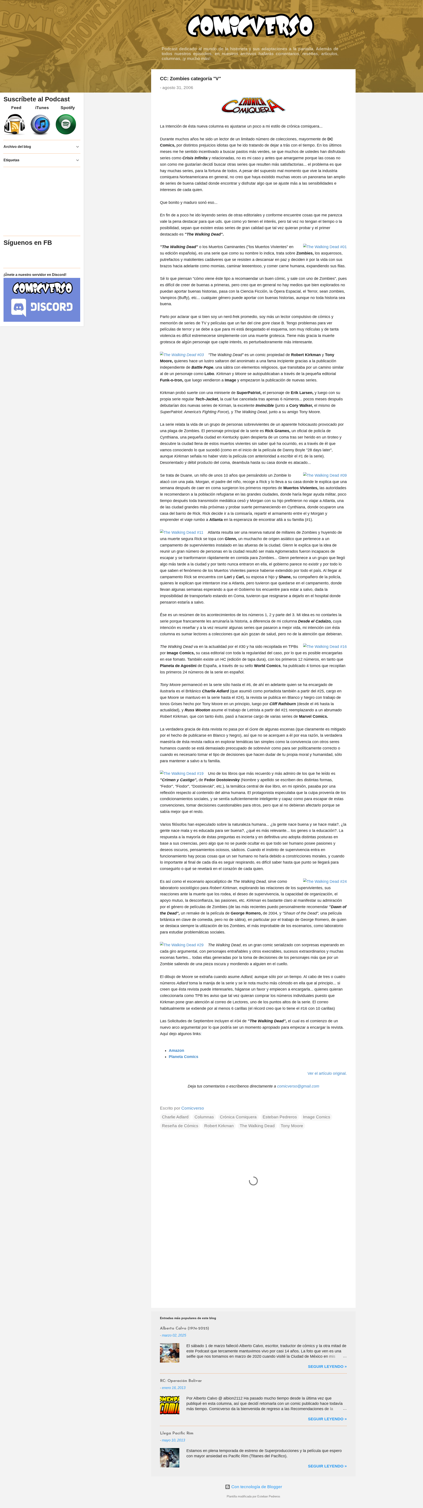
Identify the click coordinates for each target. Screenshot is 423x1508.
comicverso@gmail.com (298, 1086)
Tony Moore (292, 1125)
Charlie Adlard (175, 1117)
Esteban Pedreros (280, 1117)
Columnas (204, 1117)
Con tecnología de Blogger (256, 1486)
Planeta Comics (183, 1056)
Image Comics (316, 1117)
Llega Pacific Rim (176, 1433)
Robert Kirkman (219, 1125)
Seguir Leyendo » (327, 1366)
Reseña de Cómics (180, 1125)
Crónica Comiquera (238, 1117)
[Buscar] (353, 12)
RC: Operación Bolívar (181, 1381)
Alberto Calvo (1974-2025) (184, 1329)
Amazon (176, 1050)
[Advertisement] (253, 1267)
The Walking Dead (257, 1125)
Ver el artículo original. (327, 1073)
